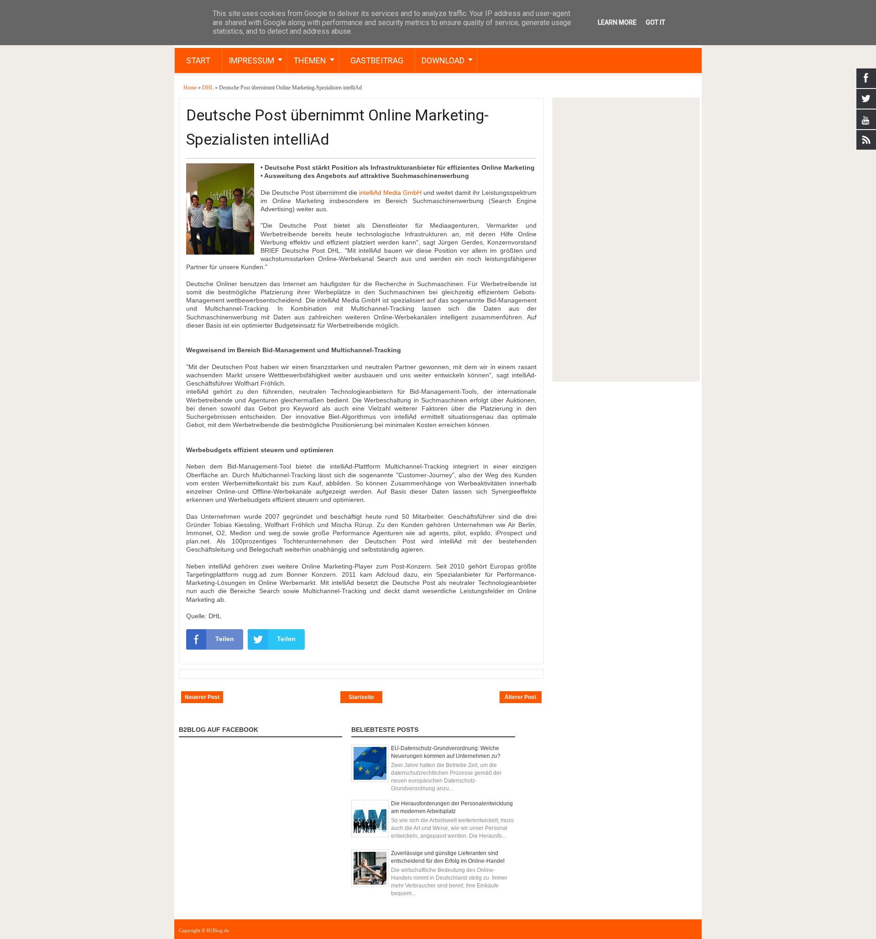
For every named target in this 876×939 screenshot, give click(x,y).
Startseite (361, 697)
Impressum (251, 60)
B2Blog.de (218, 930)
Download (443, 60)
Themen (309, 60)
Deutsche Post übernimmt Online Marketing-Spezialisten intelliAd (337, 127)
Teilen (224, 638)
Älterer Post (520, 697)
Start (198, 60)
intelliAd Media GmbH (390, 192)
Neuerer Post (202, 697)
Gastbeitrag (376, 60)
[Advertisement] (625, 239)
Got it (655, 22)
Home (190, 87)
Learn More (617, 22)
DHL (208, 87)
